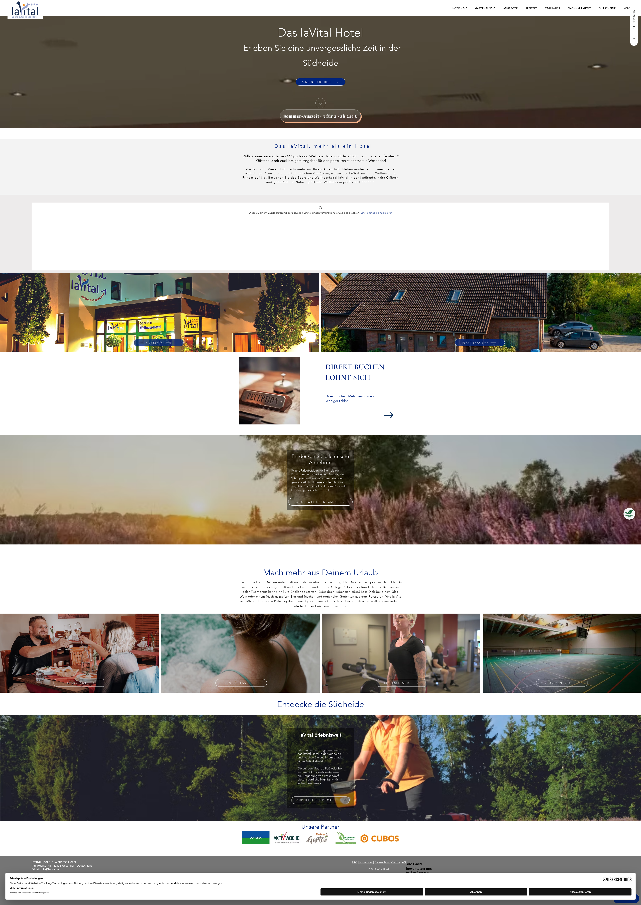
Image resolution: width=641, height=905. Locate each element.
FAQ (354, 862)
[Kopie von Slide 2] (325, 430)
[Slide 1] (316, 430)
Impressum (366, 862)
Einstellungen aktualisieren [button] (376, 212)
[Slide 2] (319, 430)
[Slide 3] (322, 430)
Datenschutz (382, 862)
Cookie (395, 862)
